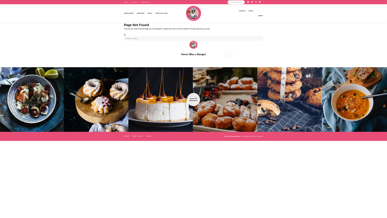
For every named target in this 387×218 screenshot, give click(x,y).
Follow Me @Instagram (193, 99)
